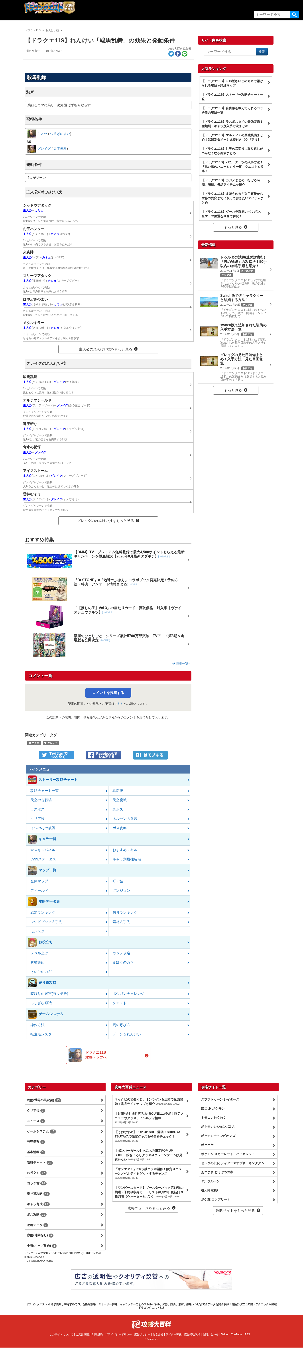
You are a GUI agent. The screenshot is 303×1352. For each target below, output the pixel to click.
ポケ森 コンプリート (215, 1199)
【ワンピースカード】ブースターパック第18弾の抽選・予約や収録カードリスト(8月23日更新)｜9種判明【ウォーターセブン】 (149, 1192)
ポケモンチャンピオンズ (218, 1135)
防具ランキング (124, 912)
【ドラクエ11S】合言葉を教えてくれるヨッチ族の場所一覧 (232, 110)
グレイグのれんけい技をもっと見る (105, 521)
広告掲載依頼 (192, 1334)
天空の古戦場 (41, 800)
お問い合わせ (210, 1334)
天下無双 (60, 148)
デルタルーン (210, 1181)
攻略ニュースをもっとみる (149, 1208)
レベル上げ (39, 953)
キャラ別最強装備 (126, 859)
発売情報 (35, 1141)
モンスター (39, 931)
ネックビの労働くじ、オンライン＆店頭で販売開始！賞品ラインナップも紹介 (149, 1102)
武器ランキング (42, 912)
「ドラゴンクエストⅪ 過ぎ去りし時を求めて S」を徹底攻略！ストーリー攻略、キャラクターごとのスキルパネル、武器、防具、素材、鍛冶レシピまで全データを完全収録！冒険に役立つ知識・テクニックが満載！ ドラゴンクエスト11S (151, 1306)
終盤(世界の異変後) (43, 1100)
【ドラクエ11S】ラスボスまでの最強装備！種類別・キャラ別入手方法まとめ (232, 124)
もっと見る (233, 227)
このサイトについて (61, 1334)
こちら (119, 703)
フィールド (39, 890)
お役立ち (36, 1173)
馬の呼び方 (121, 1025)
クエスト (119, 1003)
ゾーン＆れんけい (126, 1034)
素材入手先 (121, 922)
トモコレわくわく (213, 1117)
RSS (247, 1334)
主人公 (35, 743)
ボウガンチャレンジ (128, 994)
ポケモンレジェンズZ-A (217, 1126)
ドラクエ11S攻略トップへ (96, 1055)
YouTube (236, 1334)
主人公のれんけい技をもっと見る (105, 349)
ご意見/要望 (83, 1334)
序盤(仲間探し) (39, 1235)
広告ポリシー (142, 1334)
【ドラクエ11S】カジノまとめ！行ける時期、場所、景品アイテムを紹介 (231, 182)
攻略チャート (39, 1162)
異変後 (117, 791)
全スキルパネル (42, 850)
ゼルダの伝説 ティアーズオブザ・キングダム (232, 1163)
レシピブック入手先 (46, 922)
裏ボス (117, 809)
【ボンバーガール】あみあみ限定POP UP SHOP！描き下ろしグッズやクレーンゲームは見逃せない (148, 1155)
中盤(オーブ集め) (41, 1245)
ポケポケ (207, 1145)
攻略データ (37, 1225)
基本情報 (35, 1152)
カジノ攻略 (121, 953)
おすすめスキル (124, 850)
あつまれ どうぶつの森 (217, 1172)
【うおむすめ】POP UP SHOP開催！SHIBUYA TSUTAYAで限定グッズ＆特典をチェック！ (147, 1136)
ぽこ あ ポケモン (213, 1108)
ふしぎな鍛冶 (41, 1003)
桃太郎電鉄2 (209, 1190)
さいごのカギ (41, 972)
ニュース (35, 1121)
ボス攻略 (119, 828)
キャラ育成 (37, 1204)
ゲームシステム (40, 1131)
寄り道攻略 (37, 1193)
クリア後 (37, 819)
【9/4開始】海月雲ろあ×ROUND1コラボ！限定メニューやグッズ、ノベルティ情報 (149, 1118)
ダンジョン (121, 890)
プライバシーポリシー (118, 1334)
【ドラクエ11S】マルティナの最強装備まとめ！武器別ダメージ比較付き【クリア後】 (232, 137)
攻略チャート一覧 (44, 791)
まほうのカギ (123, 962)
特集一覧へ (183, 663)
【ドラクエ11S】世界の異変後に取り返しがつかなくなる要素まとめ (232, 151)
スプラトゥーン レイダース (220, 1099)
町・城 (117, 881)
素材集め (37, 962)
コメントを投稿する (108, 693)
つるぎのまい (59, 134)
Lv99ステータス (43, 859)
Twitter (225, 1334)
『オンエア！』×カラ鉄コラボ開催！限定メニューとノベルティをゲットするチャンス (148, 1173)
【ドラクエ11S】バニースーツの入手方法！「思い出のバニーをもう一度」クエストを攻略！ (233, 166)
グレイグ (52, 743)
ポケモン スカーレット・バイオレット (228, 1154)
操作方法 (37, 1025)
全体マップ (39, 881)
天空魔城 (119, 800)
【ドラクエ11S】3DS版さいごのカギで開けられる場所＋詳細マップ (232, 83)
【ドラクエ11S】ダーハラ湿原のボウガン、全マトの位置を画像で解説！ (232, 214)
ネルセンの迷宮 (124, 819)
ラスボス (37, 809)
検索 (294, 14)
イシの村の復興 (42, 828)
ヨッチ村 (36, 1183)
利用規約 (97, 1334)
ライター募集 (174, 1334)
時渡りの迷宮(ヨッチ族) (49, 994)
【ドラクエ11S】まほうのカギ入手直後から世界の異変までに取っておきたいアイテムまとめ (233, 198)
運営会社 (158, 1334)
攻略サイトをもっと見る (235, 1210)
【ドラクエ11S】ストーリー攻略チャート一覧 (232, 97)
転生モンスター (42, 1034)
